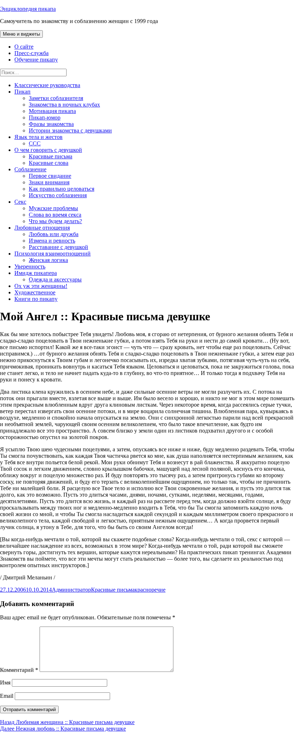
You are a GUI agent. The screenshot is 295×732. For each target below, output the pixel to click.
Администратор (71, 590)
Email (6, 696)
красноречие (150, 590)
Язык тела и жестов (38, 137)
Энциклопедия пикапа (28, 9)
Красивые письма (50, 156)
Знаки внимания (49, 182)
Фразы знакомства (51, 124)
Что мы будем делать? (55, 221)
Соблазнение (30, 169)
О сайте (23, 47)
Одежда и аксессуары (55, 279)
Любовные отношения (42, 228)
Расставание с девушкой (58, 247)
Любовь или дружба (53, 234)
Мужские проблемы (53, 208)
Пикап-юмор (44, 117)
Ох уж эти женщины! (40, 286)
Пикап (22, 92)
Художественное (34, 292)
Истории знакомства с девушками (70, 130)
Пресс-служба (31, 53)
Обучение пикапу (36, 60)
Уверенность (29, 266)
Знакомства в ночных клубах (64, 104)
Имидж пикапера (35, 273)
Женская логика (48, 260)
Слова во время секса (55, 215)
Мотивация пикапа (52, 111)
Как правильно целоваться (61, 189)
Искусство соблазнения (58, 195)
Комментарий (19, 670)
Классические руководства (47, 85)
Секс (20, 202)
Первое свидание (50, 176)
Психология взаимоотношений (52, 253)
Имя (5, 682)
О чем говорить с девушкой (48, 150)
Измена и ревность (52, 241)
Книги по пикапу (36, 299)
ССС (35, 143)
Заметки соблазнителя (56, 98)
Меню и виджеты (21, 34)
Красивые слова (48, 163)
